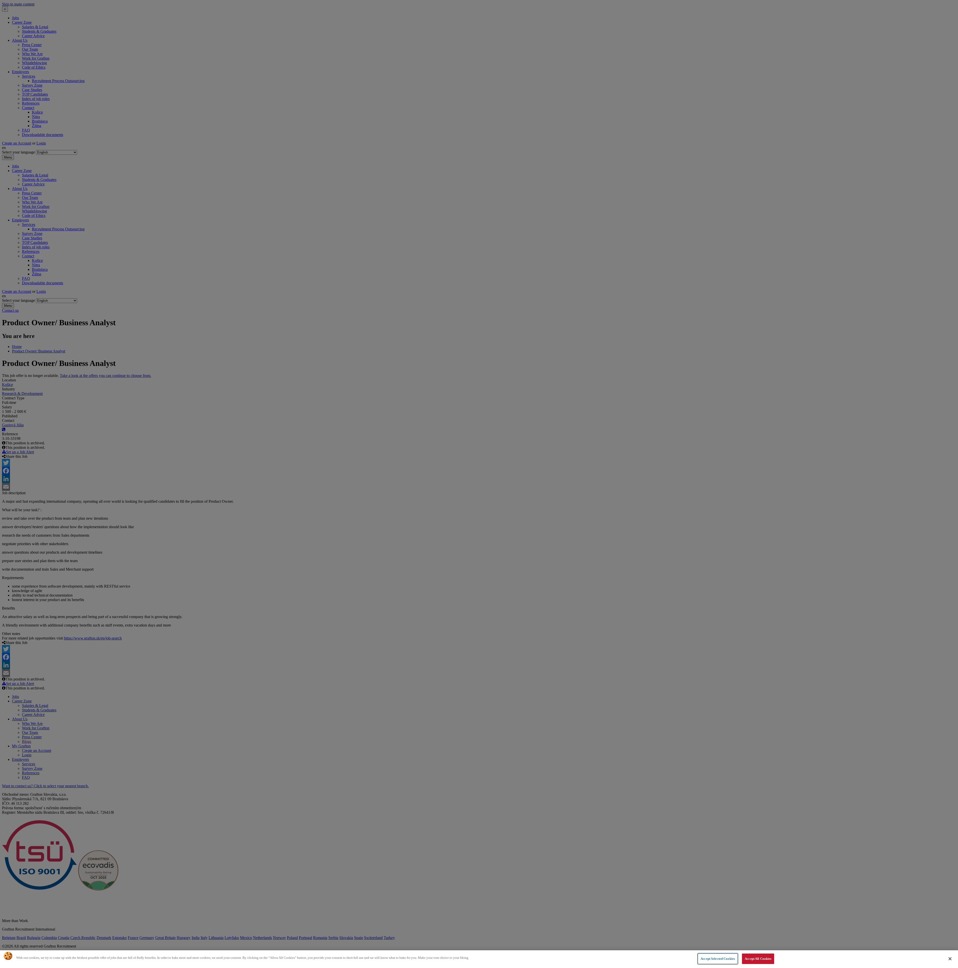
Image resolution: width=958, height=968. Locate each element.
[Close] (950, 958)
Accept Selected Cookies (718, 959)
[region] (479, 959)
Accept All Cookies (758, 959)
